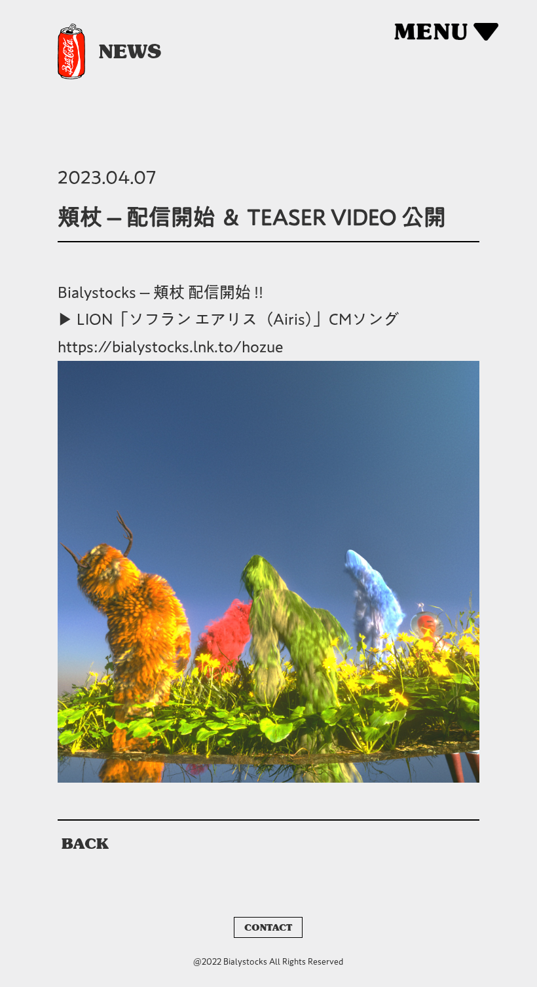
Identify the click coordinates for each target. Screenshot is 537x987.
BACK (85, 843)
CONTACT (268, 927)
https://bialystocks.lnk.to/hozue (170, 346)
